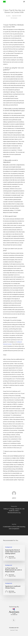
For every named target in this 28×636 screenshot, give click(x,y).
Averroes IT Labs (14, 630)
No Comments (14, 18)
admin (9, 15)
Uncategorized (8, 547)
